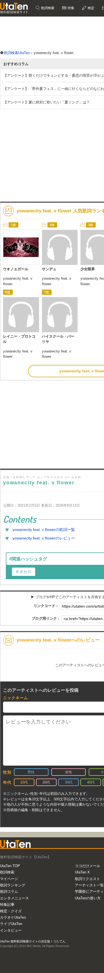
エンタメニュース (14, 898)
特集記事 (7, 904)
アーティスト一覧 (89, 885)
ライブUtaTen (11, 924)
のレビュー (43, 538)
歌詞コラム (9, 891)
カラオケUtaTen (13, 917)
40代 (91, 782)
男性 (31, 772)
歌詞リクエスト (87, 879)
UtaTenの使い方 (88, 898)
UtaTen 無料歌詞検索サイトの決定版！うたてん (32, 941)
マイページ (9, 879)
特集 (70, 8)
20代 (46, 782)
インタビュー (11, 930)
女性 (68, 772)
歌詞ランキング (12, 885)
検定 (90, 8)
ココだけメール (87, 866)
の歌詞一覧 (43, 529)
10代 (24, 782)
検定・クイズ (11, 911)
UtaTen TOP (10, 866)
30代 (68, 782)
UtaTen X (82, 872)
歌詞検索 (47, 8)
